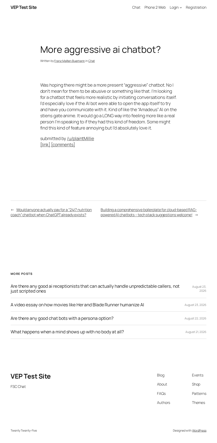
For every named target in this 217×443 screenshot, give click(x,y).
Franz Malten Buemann (69, 61)
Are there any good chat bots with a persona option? (62, 318)
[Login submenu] (181, 7)
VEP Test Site (24, 7)
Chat (91, 61)
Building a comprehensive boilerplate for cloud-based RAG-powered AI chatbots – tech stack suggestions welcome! (149, 212)
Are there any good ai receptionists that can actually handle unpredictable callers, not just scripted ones (95, 289)
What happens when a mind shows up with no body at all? (67, 331)
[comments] (63, 144)
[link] (45, 144)
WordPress (199, 430)
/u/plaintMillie (80, 138)
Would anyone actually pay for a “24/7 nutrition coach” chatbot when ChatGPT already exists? (51, 212)
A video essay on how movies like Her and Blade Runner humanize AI (77, 304)
